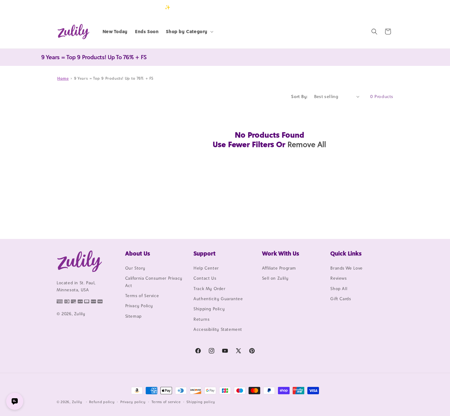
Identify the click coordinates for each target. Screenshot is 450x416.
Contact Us (204, 278)
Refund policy (101, 401)
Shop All (338, 288)
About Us (137, 253)
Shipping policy (200, 401)
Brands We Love (346, 268)
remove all (306, 144)
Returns (201, 319)
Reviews (338, 278)
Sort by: (299, 96)
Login (364, 7)
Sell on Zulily (275, 278)
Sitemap (133, 316)
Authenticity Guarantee (218, 298)
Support (204, 253)
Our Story (135, 268)
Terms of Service (142, 295)
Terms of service (166, 401)
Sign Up (383, 7)
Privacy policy (133, 401)
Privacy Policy (139, 305)
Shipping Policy (209, 308)
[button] (189, 31)
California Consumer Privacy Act (153, 282)
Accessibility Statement (217, 329)
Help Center (206, 268)
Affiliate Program (279, 268)
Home (63, 78)
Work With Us (280, 253)
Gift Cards (340, 298)
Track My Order (209, 288)
